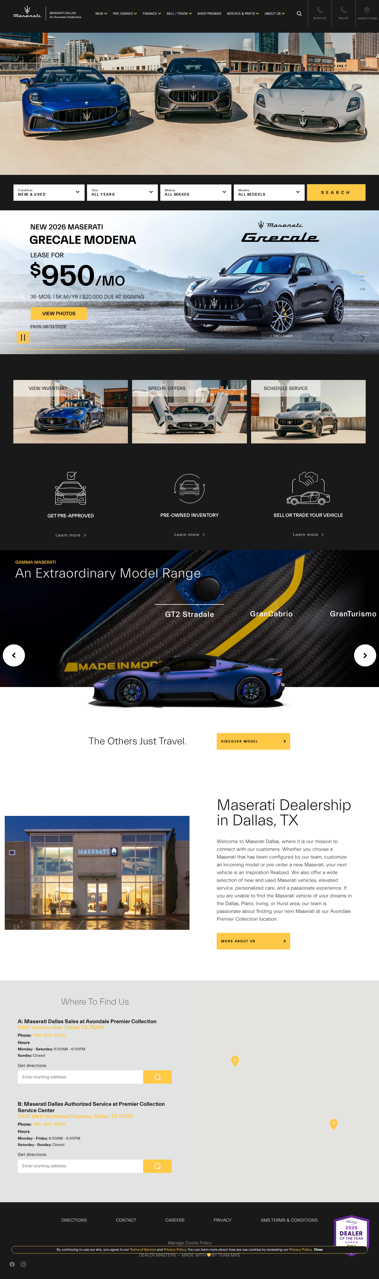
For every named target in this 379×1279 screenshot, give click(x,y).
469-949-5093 (49, 1035)
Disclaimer (283, 336)
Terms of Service (143, 1249)
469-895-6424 (49, 1124)
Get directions (32, 1065)
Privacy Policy (174, 1249)
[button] (334, 1124)
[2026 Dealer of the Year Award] (351, 1236)
